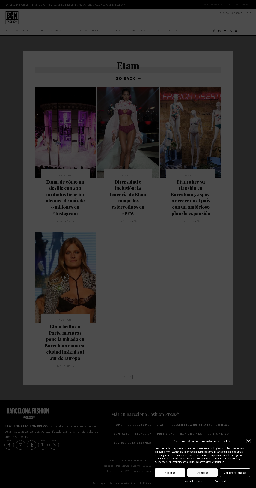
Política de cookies (193, 481)
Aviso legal (220, 481)
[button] (248, 441)
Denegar (202, 473)
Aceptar (170, 473)
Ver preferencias (235, 473)
